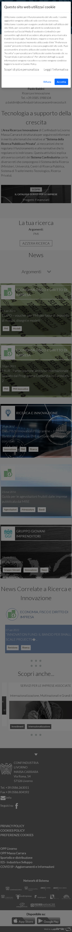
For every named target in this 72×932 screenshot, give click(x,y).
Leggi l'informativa (56, 69)
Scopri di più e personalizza (21, 69)
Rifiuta (47, 81)
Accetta (61, 81)
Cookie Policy (29, 64)
